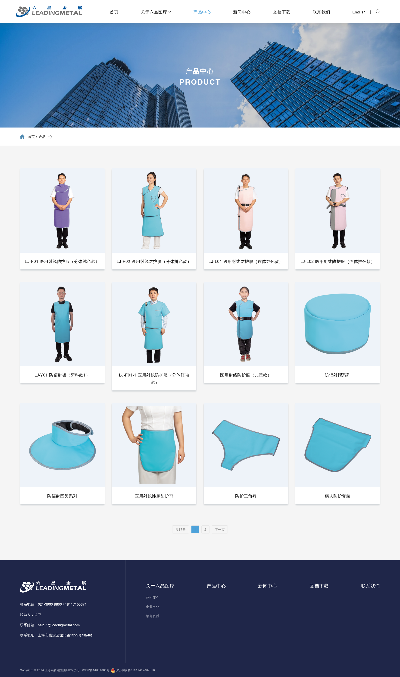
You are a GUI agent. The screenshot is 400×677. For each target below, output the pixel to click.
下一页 (220, 529)
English (359, 12)
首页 (114, 12)
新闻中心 (242, 12)
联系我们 (321, 12)
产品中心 (202, 12)
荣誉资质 (152, 615)
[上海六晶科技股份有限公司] (49, 11)
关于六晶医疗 (154, 12)
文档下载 (282, 12)
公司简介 (152, 597)
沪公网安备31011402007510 (135, 670)
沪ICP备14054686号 (95, 670)
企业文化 (152, 606)
